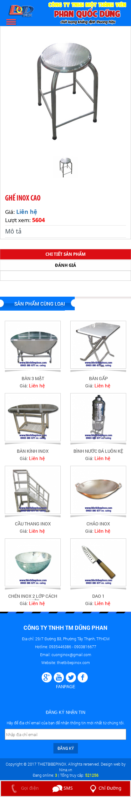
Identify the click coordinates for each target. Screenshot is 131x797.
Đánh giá (65, 265)
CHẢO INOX (98, 524)
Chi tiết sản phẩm (65, 254)
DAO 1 (98, 596)
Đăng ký (66, 748)
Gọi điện (29, 788)
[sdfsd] (83, 676)
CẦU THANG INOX (33, 524)
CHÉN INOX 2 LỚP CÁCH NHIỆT (32, 598)
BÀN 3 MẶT (33, 378)
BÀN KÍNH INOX (33, 451)
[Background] (46, 676)
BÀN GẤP (98, 378)
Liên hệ (26, 211)
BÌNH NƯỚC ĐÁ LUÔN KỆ (98, 451)
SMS (67, 788)
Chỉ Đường (110, 788)
